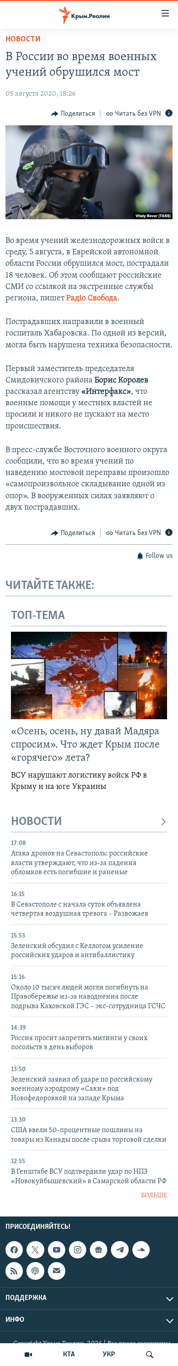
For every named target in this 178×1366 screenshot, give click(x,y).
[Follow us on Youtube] (56, 1249)
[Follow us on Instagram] (77, 1249)
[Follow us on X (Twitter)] (35, 1249)
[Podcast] (35, 1270)
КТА (69, 1354)
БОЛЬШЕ (154, 1195)
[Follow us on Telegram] (119, 1249)
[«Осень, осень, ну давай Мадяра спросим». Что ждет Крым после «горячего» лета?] (89, 675)
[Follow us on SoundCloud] (141, 1249)
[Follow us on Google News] (98, 1249)
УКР (109, 1354)
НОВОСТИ (36, 822)
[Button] (73, 114)
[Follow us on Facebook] (14, 1249)
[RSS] (14, 1270)
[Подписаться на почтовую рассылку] (56, 1270)
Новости (23, 40)
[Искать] (149, 1354)
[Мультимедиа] (28, 1354)
